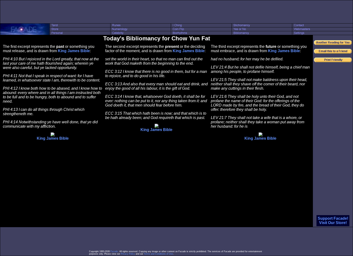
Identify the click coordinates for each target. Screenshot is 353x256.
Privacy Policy (128, 254)
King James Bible (74, 51)
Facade (114, 251)
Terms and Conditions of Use (158, 254)
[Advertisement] (176, 12)
